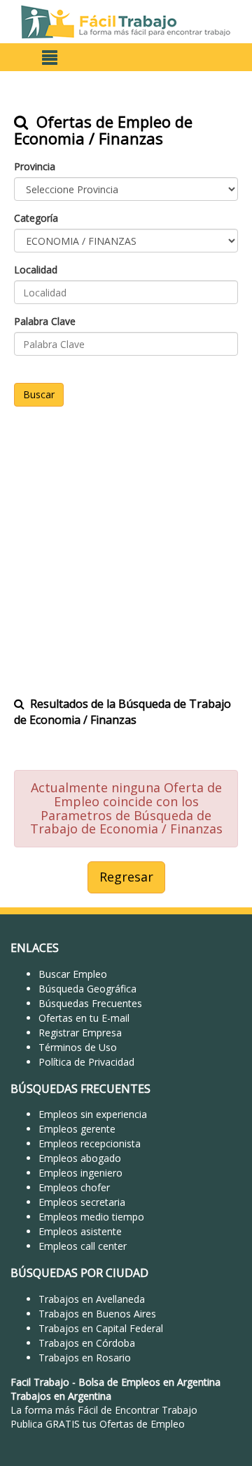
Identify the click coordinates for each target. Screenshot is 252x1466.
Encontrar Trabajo (156, 1409)
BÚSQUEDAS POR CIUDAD (79, 1272)
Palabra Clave (45, 321)
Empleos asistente (80, 1231)
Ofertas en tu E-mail (84, 1018)
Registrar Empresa (80, 1032)
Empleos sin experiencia (92, 1114)
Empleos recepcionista (89, 1143)
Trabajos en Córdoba (86, 1343)
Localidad (35, 269)
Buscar (39, 394)
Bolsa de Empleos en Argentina (149, 1382)
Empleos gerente (76, 1128)
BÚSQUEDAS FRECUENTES (80, 1088)
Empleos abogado (79, 1158)
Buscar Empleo (72, 974)
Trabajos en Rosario (84, 1357)
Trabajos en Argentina (60, 1396)
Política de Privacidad (86, 1061)
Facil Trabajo (39, 1382)
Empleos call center (82, 1246)
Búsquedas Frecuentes (90, 1003)
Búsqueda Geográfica (87, 988)
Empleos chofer (74, 1187)
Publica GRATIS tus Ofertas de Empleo (97, 1423)
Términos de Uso (77, 1047)
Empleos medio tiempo (91, 1216)
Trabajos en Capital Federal (100, 1328)
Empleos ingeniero (80, 1172)
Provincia (34, 166)
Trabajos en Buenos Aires (97, 1313)
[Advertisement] (126, 542)
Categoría (36, 218)
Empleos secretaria (81, 1202)
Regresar (126, 876)
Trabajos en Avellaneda (91, 1299)
